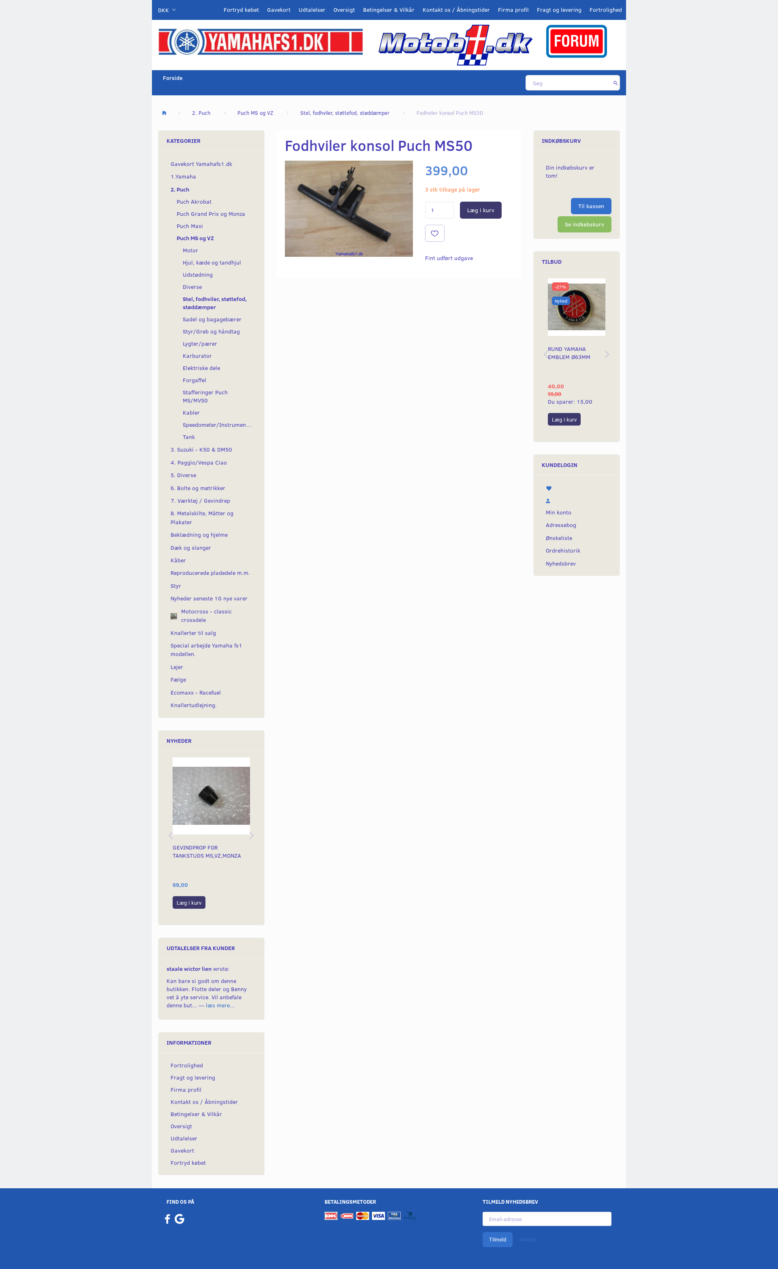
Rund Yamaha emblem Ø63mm (569, 353)
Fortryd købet (241, 9)
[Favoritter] (576, 488)
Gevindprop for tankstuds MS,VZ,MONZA (207, 851)
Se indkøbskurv (584, 224)
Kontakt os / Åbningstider (456, 9)
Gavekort (279, 9)
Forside (173, 78)
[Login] (576, 500)
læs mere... (220, 1005)
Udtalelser (312, 9)
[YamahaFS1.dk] (260, 41)
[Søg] (615, 83)
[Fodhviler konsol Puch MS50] (349, 209)
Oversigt (344, 9)
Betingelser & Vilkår (389, 9)
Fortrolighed (606, 9)
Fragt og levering (559, 9)
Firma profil (513, 9)
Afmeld (528, 1239)
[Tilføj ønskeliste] (435, 233)
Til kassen (591, 206)
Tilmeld (497, 1239)
